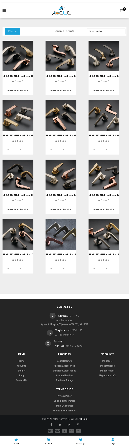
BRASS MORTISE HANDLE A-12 (104, 254)
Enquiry (21, 370)
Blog (21, 375)
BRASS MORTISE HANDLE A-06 (104, 135)
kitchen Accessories (64, 365)
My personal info (107, 375)
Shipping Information (64, 401)
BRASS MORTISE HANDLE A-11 (61, 254)
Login (113, 443)
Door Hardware (64, 361)
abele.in (84, 419)
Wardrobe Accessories (64, 370)
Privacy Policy (64, 396)
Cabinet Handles (64, 375)
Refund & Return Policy (64, 410)
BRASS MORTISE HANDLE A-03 (104, 76)
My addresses (107, 370)
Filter (10, 31)
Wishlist (80, 443)
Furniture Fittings (64, 380)
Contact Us (21, 380)
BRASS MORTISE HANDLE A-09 (104, 195)
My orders (107, 361)
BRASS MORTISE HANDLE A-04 (18, 135)
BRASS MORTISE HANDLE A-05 (61, 135)
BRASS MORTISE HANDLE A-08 (61, 195)
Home (21, 361)
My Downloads (107, 365)
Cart (48, 443)
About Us (21, 365)
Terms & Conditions (64, 405)
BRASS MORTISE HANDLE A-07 (18, 195)
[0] (121, 10)
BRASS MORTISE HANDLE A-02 (61, 76)
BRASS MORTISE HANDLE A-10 (18, 254)
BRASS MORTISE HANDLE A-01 (18, 76)
